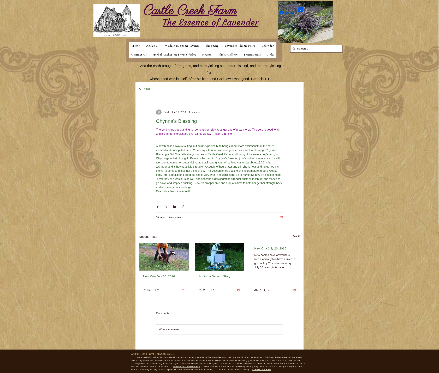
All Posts (144, 88)
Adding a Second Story (214, 276)
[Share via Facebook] (157, 206)
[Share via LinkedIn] (174, 206)
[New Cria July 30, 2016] (164, 257)
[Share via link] (183, 206)
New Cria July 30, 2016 (159, 276)
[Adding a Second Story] (220, 257)
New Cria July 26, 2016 (270, 248)
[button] (301, 8)
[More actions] (281, 112)
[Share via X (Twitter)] (166, 206)
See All (296, 236)
